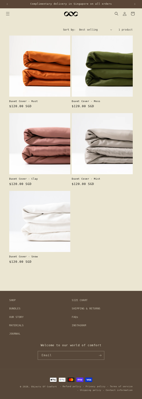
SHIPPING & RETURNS (86, 308)
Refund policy (72, 386)
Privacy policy (96, 386)
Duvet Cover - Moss (86, 101)
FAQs (75, 316)
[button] (8, 14)
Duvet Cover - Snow (23, 256)
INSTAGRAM (79, 325)
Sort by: (69, 29)
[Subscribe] (100, 355)
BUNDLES (14, 308)
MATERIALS (16, 325)
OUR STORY (16, 316)
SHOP (12, 300)
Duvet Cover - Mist (86, 178)
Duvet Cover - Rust (23, 101)
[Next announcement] (135, 4)
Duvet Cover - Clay (23, 178)
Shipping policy (90, 390)
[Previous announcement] (7, 4)
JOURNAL (14, 333)
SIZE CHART (80, 300)
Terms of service (121, 386)
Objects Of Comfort (44, 386)
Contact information (119, 390)
